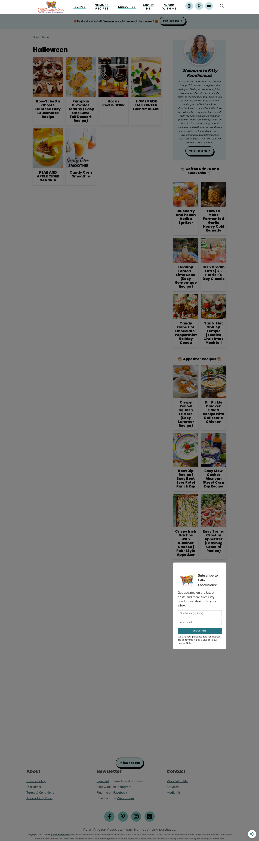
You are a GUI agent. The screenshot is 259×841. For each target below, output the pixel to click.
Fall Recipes (171, 21)
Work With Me (169, 7)
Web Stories (125, 798)
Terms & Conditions (40, 792)
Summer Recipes (102, 7)
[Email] (149, 816)
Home (36, 37)
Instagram (123, 787)
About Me (148, 7)
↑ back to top (129, 763)
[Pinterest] (123, 816)
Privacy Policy (36, 781)
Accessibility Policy (39, 798)
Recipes (79, 7)
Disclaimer (33, 787)
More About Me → (199, 150)
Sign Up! (103, 781)
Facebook (120, 792)
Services (173, 787)
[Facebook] (109, 816)
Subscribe (127, 7)
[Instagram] (136, 816)
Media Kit (173, 792)
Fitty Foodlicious (61, 834)
